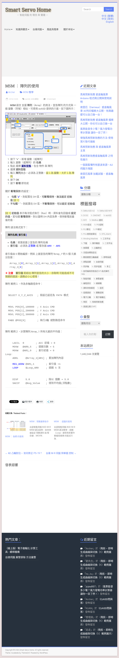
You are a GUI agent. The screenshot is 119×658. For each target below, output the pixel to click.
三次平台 (106, 239)
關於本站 (68, 29)
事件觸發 (96, 243)
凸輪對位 (98, 248)
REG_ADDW (18, 364)
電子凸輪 (87, 297)
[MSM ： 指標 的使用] (16, 426)
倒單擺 (86, 248)
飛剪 (85, 302)
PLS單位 (86, 229)
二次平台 (108, 243)
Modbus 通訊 (97, 220)
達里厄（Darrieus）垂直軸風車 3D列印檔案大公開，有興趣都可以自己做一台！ (96, 111)
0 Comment (51, 99)
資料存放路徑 (89, 288)
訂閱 (107, 334)
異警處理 (99, 279)
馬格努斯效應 (97, 302)
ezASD (27, 99)
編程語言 (87, 283)
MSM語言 (35, 99)
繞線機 (99, 283)
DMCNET (97, 215)
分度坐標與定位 (90, 252)
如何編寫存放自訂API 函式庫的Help (95, 272)
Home (7, 29)
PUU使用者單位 (90, 234)
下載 (85, 243)
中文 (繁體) (108, 16)
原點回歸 (87, 262)
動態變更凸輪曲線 (90, 257)
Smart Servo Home (28, 9)
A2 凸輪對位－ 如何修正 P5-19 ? (23, 453)
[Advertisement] (59, 54)
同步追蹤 (98, 266)
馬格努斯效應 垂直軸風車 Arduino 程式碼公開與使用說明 (96, 98)
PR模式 (98, 229)
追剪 (101, 288)
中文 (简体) (108, 18)
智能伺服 (87, 279)
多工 (108, 266)
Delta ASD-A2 (88, 211)
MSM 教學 (28, 92)
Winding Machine (90, 239)
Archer (11, 92)
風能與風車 (52, 29)
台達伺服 (37, 29)
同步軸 (86, 266)
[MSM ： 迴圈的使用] (66, 430)
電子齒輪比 (100, 297)
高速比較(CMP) (89, 306)
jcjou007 (91, 586)
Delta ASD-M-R (106, 211)
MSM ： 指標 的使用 (14, 436)
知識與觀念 (21, 29)
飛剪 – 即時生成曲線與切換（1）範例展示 (96, 552)
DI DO (85, 215)
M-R (85, 220)
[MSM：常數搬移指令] (42, 428)
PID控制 (100, 225)
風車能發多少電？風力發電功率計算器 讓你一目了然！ (96, 590)
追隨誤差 (87, 292)
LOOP (15, 368)
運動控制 (99, 292)
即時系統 (107, 257)
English (110, 21)
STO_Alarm (106, 234)
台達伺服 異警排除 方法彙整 (20, 557)
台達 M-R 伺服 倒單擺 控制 (61, 453)
